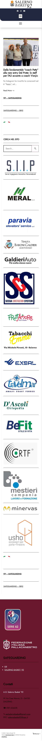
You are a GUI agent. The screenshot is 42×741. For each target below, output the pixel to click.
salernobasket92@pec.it (18, 717)
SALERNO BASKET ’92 (14, 669)
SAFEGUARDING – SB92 (13, 110)
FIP (5, 666)
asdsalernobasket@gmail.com (18, 714)
